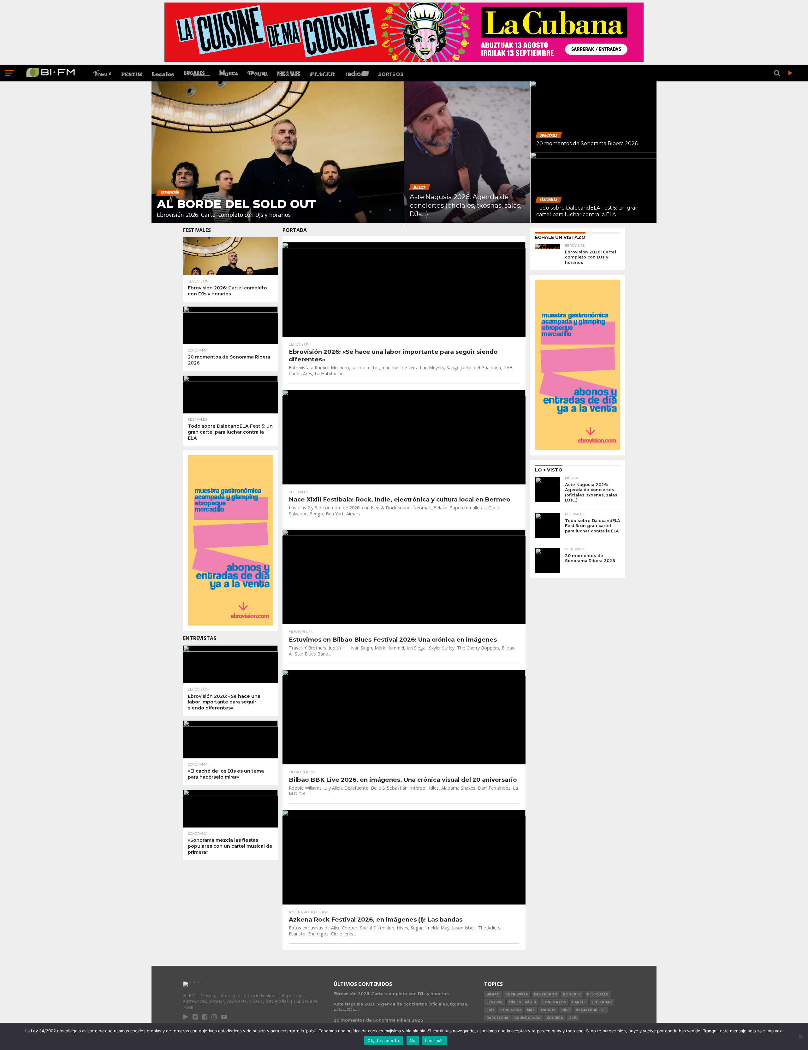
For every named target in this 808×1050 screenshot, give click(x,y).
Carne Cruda (527, 1018)
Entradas (602, 1002)
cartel (579, 1002)
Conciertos (554, 1002)
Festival (494, 1002)
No (413, 1040)
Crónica (555, 1018)
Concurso (510, 1010)
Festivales (597, 994)
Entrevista (517, 994)
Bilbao (493, 994)
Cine (565, 1010)
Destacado (545, 994)
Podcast (572, 994)
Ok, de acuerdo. (383, 1040)
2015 (573, 1018)
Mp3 (531, 1010)
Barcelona (497, 1018)
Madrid (548, 1010)
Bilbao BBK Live (591, 1010)
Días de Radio (522, 1002)
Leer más (434, 1040)
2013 (490, 1010)
